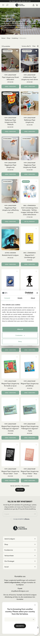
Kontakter (20, 599)
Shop (8, 38)
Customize (18, 335)
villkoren (26, 519)
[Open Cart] (36, 5)
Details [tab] (20, 298)
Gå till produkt (29, 221)
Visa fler (20, 489)
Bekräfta (20, 626)
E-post (20, 588)
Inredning (15, 38)
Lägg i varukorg (10, 86)
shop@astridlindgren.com (20, 591)
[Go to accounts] (33, 5)
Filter (34, 46)
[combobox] (20, 619)
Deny (20, 341)
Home (3, 38)
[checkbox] (11, 519)
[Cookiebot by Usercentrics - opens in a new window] (25, 293)
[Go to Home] (20, 5)
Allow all (20, 329)
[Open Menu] (3, 5)
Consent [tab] (7, 298)
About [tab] (33, 298)
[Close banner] (37, 293)
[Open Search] (8, 5)
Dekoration (23, 38)
